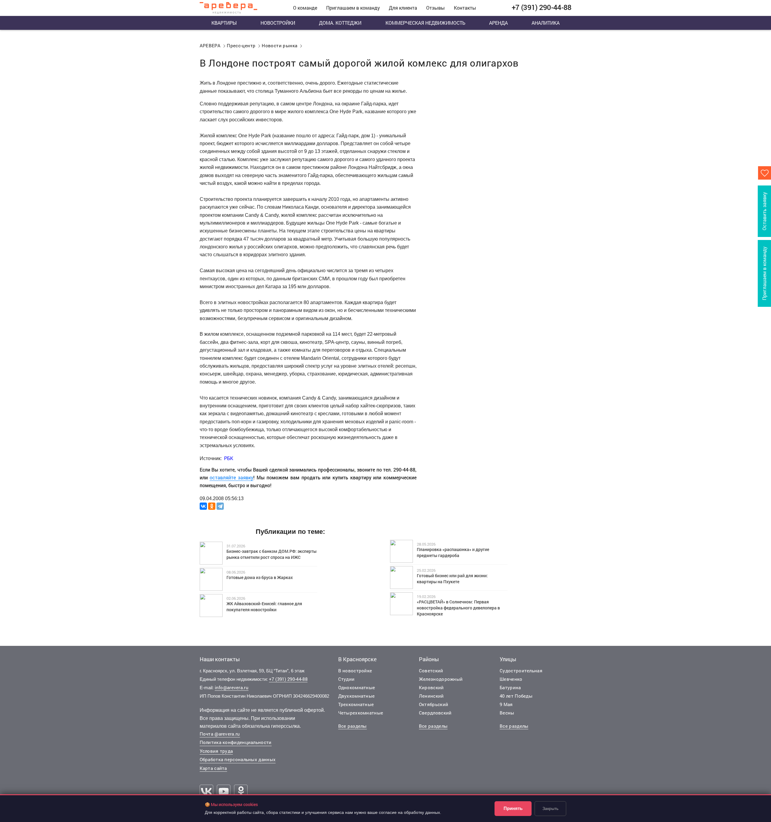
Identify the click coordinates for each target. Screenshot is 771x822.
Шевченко (511, 679)
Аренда (498, 23)
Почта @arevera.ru (220, 734)
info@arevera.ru (232, 687)
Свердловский (435, 713)
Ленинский (431, 696)
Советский (431, 671)
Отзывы (435, 8)
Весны (507, 713)
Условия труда (216, 751)
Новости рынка (279, 45)
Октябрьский (433, 704)
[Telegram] (220, 506)
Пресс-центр (241, 45)
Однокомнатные (356, 687)
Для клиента (403, 8)
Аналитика (546, 23)
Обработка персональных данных (238, 759)
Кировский (431, 687)
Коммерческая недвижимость (425, 23)
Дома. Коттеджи (340, 23)
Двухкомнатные (356, 696)
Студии (346, 679)
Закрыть (550, 808)
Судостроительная (521, 671)
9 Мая (506, 704)
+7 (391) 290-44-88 (288, 679)
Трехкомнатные (356, 704)
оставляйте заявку (231, 477)
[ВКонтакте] (203, 506)
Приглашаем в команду (353, 8)
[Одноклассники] (211, 506)
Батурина (510, 687)
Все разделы (352, 726)
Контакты (465, 8)
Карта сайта (213, 768)
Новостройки (278, 23)
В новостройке (355, 671)
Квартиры (224, 23)
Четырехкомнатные (360, 713)
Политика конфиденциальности (236, 742)
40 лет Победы (516, 696)
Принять (513, 808)
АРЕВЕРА (210, 45)
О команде (305, 8)
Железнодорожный (441, 679)
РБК (228, 458)
